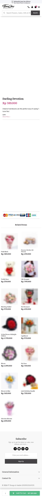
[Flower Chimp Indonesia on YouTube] (19, 448)
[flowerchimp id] (8, 7)
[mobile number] (29, 7)
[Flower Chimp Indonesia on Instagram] (23, 448)
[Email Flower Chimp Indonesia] (26, 448)
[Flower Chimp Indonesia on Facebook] (15, 448)
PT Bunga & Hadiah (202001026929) (21, 485)
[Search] (4, 13)
